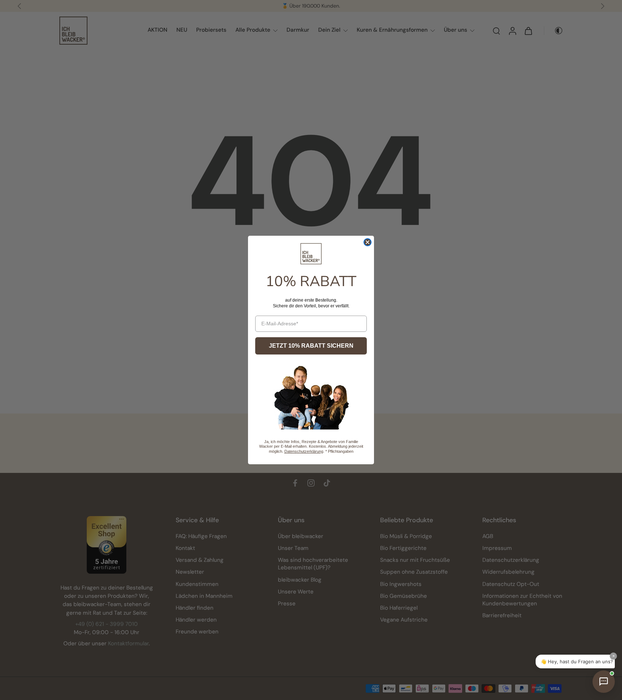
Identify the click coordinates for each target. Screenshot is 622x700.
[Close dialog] (367, 242)
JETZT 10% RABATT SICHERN (311, 346)
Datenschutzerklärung (303, 451)
